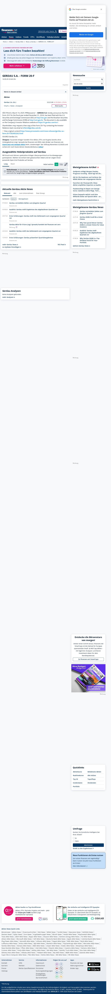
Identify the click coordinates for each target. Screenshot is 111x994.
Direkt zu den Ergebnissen (83, 848)
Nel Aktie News (52, 950)
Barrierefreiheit (41, 978)
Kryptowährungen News (42, 934)
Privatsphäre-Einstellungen (41, 974)
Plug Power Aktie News (10, 941)
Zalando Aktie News (86, 953)
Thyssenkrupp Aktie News (72, 943)
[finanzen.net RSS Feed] (61, 976)
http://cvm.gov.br (36, 120)
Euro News (28, 934)
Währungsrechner (77, 966)
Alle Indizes (92, 775)
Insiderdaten (77, 783)
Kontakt (4, 963)
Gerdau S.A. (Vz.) (10, 102)
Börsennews (6, 932)
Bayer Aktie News (35, 937)
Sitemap (4, 971)
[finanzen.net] (9, 30)
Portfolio (76, 786)
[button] (67, 31)
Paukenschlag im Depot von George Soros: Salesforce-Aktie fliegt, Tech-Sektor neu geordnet (86, 190)
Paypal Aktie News (58, 941)
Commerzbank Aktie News (90, 939)
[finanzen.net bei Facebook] (61, 964)
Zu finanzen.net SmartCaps (88, 659)
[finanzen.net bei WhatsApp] (57, 976)
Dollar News (17, 934)
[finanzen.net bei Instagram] (57, 964)
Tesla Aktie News (8, 937)
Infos (41, 147)
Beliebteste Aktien (94, 772)
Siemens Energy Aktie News (69, 937)
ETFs (32, 37)
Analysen (19, 106)
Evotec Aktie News (67, 946)
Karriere (4, 966)
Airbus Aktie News (25, 943)
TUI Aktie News (86, 937)
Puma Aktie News (23, 950)
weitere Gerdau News (81, 246)
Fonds (26, 37)
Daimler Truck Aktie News (68, 950)
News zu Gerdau (31, 42)
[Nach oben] (101, 991)
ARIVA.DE (54, 991)
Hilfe (20, 963)
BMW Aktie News (72, 953)
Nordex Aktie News (8, 946)
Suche (88, 88)
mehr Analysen (8, 297)
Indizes (18, 37)
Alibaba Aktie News (28, 953)
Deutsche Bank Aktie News (55, 939)
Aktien (4, 37)
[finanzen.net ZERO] (38, 66)
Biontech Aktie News (54, 943)
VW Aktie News (73, 955)
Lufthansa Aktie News (9, 943)
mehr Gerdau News (9, 245)
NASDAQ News (87, 932)
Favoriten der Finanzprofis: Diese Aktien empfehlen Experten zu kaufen (87, 184)
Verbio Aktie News (47, 955)
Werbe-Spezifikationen (27, 968)
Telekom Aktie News (44, 953)
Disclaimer (40, 968)
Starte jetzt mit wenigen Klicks (13, 144)
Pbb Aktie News (33, 955)
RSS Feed (61, 245)
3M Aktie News (61, 955)
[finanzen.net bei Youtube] (57, 968)
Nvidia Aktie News (70, 934)
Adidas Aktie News (38, 950)
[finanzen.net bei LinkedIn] (57, 972)
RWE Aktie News (73, 941)
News (11, 37)
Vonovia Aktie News (24, 946)
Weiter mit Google (86, 35)
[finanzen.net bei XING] (61, 972)
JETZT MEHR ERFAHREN (77, 919)
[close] (101, 9)
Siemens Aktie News (88, 948)
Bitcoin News (57, 934)
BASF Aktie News (21, 937)
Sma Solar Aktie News (87, 950)
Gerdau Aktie (19, 42)
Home (5, 42)
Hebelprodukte (53, 37)
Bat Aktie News (58, 953)
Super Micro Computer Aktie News (14, 955)
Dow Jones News (75, 932)
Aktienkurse (77, 772)
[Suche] (56, 31)
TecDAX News (62, 932)
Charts (6, 106)
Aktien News (16, 932)
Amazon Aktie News (50, 937)
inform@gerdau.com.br (32, 128)
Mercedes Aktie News (91, 943)
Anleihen (65, 37)
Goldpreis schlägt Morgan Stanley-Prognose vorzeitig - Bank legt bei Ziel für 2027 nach (87, 172)
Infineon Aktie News (43, 941)
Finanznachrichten (29, 932)
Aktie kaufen (59, 106)
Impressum (40, 963)
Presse (4, 968)
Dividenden (92, 783)
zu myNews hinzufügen (11, 247)
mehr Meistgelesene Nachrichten (85, 200)
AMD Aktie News (39, 946)
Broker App (74, 968)
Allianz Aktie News (8, 939)
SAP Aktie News (39, 939)
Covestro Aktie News (71, 948)
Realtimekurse (78, 775)
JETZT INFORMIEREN (24, 919)
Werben (21, 966)
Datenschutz (40, 966)
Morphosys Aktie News (84, 946)
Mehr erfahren (16, 66)
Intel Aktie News (41, 948)
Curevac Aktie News (9, 950)
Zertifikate (40, 37)
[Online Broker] (9, 32)
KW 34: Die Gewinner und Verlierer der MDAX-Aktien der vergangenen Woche (87, 178)
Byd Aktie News (39, 943)
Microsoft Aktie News (24, 939)
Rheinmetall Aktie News (86, 934)
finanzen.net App (76, 963)
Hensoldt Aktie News (27, 941)
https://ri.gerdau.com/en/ (48, 122)
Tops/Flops (92, 779)
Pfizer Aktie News (27, 948)
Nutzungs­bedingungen (44, 971)
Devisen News (7, 934)
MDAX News (51, 932)
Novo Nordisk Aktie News (11, 948)
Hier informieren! (79, 866)
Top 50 (75, 779)
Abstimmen (88, 845)
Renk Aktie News (86, 941)
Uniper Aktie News (53, 946)
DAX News (41, 932)
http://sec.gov (41, 118)
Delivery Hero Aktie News (11, 953)
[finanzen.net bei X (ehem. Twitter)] (61, 968)
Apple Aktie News (73, 939)
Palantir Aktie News (56, 948)
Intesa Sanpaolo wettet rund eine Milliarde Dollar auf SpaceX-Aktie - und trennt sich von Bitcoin (87, 195)
